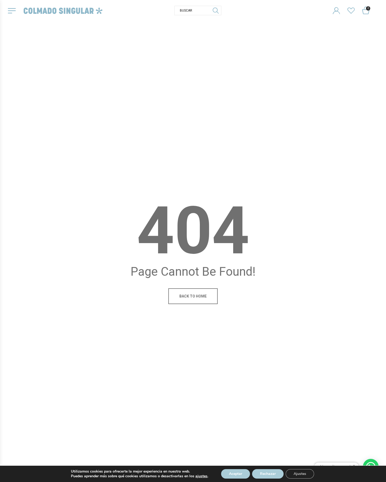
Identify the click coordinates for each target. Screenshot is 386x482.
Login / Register (340, 6)
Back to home (193, 296)
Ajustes (300, 473)
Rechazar (268, 473)
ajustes (201, 476)
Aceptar (235, 473)
